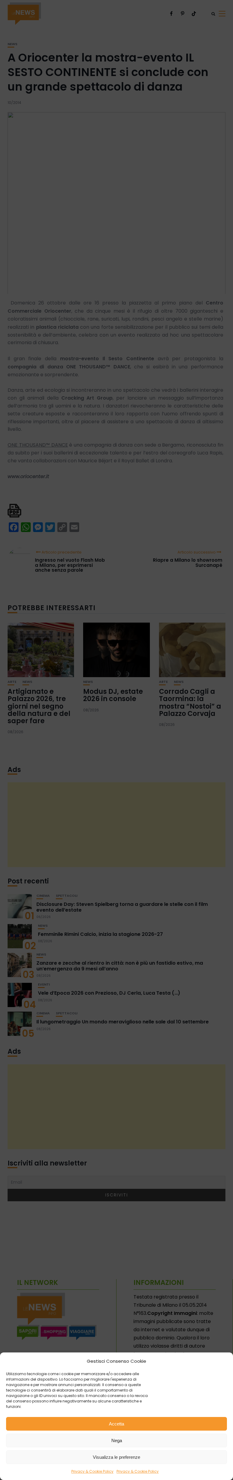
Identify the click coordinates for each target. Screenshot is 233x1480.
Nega (116, 1440)
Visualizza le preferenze (116, 1457)
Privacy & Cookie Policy (92, 1471)
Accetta (116, 1423)
